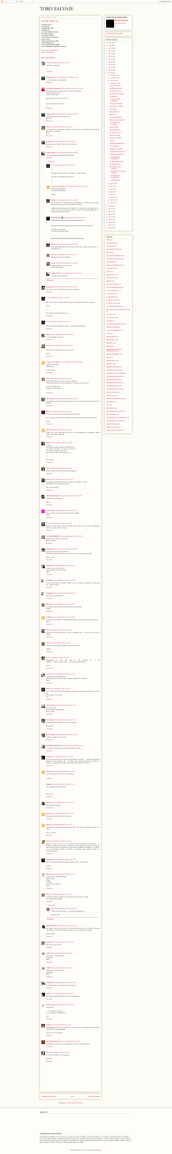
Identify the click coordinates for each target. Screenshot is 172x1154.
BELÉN (108, 252)
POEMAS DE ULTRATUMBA (115, 373)
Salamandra (50, 982)
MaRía (48, 442)
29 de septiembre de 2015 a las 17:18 (67, 925)
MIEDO (108, 357)
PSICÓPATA (110, 402)
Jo (47, 62)
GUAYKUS (109, 314)
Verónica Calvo (50, 1004)
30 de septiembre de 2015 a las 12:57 (61, 953)
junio (111, 189)
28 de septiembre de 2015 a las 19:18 (62, 334)
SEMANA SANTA (111, 414)
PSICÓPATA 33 (114, 112)
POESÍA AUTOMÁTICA (113, 389)
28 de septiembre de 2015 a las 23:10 (63, 565)
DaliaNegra (49, 580)
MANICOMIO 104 (115, 91)
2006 (110, 228)
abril (111, 194)
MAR (47, 688)
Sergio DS (49, 771)
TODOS (112, 141)
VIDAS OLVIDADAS (112, 427)
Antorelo (48, 942)
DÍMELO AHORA (115, 135)
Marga (48, 824)
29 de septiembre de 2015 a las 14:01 (60, 841)
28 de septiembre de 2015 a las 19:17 (58, 321)
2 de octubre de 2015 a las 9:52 (65, 1004)
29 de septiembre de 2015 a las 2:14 (64, 720)
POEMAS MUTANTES (113, 379)
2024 (110, 48)
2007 (110, 225)
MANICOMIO (50, 52)
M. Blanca (49, 617)
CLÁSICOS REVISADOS (113, 265)
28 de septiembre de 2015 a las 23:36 (63, 604)
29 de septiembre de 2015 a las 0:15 (60, 643)
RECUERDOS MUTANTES (114, 411)
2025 (110, 45)
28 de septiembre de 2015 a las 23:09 (66, 549)
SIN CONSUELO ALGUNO (115, 123)
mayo (112, 192)
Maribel (53, 200)
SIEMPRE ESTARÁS (116, 149)
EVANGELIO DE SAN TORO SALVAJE (118, 309)
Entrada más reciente (48, 1096)
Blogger (99, 1150)
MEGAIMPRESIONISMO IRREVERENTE (114, 350)
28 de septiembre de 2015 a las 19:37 (65, 254)
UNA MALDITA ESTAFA (117, 151)
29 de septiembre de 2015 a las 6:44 (73, 745)
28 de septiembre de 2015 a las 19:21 (62, 345)
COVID (108, 271)
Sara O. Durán (50, 510)
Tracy (47, 630)
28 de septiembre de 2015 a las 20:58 (61, 468)
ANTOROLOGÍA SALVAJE (114, 33)
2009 (110, 219)
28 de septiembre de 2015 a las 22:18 (61, 523)
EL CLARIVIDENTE (112, 290)
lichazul (48, 479)
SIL (47, 1052)
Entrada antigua (94, 1096)
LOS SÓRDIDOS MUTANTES (115, 158)
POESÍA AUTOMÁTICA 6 (117, 154)
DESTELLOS (110, 278)
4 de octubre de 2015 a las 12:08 (61, 1025)
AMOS (108, 240)
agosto (112, 183)
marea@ (48, 756)
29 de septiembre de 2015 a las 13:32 (61, 824)
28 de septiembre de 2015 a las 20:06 (66, 263)
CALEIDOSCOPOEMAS (113, 255)
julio (111, 186)
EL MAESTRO (110, 297)
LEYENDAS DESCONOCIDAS (115, 324)
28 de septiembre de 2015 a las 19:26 (72, 362)
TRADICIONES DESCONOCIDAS (116, 417)
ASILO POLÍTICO (115, 85)
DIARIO (108, 281)
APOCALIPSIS (110, 243)
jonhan (48, 993)
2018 (110, 64)
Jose (47, 643)
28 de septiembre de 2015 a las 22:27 (71, 536)
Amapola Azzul (51, 77)
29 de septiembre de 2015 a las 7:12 (71, 273)
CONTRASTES (111, 268)
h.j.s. (47, 523)
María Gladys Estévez (52, 496)
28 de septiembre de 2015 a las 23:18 (64, 580)
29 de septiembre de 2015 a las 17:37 (63, 942)
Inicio (72, 1096)
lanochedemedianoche (53, 1041)
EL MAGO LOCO (111, 300)
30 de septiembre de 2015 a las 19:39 (62, 993)
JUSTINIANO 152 (115, 164)
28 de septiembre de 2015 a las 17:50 (67, 77)
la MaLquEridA (50, 152)
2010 (110, 217)
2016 (110, 70)
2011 (110, 214)
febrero (112, 200)
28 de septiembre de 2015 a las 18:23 (64, 141)
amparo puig (50, 287)
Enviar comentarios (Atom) (75, 1103)
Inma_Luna (49, 674)
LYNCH (108, 333)
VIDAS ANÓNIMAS (112, 424)
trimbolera (49, 141)
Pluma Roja (49, 720)
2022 (110, 53)
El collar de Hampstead (53, 88)
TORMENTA (113, 96)
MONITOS (109, 364)
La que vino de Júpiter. (58, 186)
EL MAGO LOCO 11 (116, 132)
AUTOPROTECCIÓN (112, 249)
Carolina (48, 1025)
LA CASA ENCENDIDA (53, 536)
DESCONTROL (111, 275)
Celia (47, 429)
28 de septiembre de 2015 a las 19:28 (76, 186)
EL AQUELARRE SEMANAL (115, 100)
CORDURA (113, 109)
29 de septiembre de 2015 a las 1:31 (64, 674)
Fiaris (48, 468)
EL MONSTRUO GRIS (117, 161)
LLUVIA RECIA (114, 146)
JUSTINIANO (110, 317)
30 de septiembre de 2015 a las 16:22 (65, 982)
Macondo (49, 604)
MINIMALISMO (111, 360)
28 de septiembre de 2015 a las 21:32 (71, 496)
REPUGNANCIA (115, 130)
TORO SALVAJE (56, 8)
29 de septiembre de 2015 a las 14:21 (65, 874)
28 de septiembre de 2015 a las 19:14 (63, 165)
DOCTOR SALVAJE (112, 284)
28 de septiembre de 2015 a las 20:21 (61, 411)
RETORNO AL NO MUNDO (115, 167)
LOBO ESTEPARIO (112, 327)
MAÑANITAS (110, 343)
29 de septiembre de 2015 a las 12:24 (63, 802)
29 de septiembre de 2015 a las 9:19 (62, 756)
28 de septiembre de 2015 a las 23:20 (64, 593)
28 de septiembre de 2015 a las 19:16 (58, 298)
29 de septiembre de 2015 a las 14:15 (65, 859)
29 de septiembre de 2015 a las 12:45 (62, 813)
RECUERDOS (110, 408)
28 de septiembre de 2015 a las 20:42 (61, 429)
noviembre (113, 78)
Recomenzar (50, 874)
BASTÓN (112, 114)
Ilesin (48, 127)
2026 (110, 43)
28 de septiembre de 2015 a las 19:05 (65, 287)
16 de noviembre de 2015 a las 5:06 (59, 1052)
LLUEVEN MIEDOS (116, 117)
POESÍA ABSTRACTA (113, 386)
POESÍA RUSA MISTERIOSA (115, 398)
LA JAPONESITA (115, 180)
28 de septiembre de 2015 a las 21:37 (66, 510)
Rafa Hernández (51, 925)
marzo (112, 197)
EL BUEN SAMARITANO (113, 287)
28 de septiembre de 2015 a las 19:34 (75, 217)
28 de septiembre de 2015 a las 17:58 (72, 88)
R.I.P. (107, 405)
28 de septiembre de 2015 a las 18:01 (67, 114)
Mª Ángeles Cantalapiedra (54, 745)
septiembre (113, 83)
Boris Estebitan (51, 734)
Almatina (49, 802)
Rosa (52, 254)
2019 (110, 62)
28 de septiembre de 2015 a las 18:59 (67, 152)
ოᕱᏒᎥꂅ (48, 953)
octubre (112, 80)
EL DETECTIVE (111, 294)
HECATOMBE (114, 127)
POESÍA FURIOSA (112, 392)
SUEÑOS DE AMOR (116, 88)
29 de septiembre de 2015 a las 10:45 (64, 771)
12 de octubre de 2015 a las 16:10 (70, 1041)
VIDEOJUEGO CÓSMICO (114, 430)
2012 (110, 211)
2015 (110, 73)
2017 (110, 67)
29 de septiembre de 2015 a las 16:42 (61, 894)
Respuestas (51, 161)
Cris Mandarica (50, 398)
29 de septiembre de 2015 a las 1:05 (58, 657)
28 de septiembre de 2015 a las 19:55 (67, 398)
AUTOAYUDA (110, 246)
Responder (49, 71)
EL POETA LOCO (111, 303)
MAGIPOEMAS (111, 336)
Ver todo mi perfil (120, 23)
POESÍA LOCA (110, 395)
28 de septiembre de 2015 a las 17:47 (59, 62)
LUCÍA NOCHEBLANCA (113, 330)
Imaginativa (49, 859)
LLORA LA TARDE (115, 138)
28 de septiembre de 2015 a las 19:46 (61, 378)
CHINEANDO (110, 262)
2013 (110, 209)
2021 (110, 56)
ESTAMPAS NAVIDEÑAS (114, 306)
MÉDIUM (109, 346)
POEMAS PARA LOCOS (113, 383)
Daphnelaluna (50, 549)
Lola (47, 841)
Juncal (53, 263)
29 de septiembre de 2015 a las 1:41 (60, 688)
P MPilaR (49, 565)
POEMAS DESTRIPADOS (114, 376)
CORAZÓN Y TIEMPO (117, 106)
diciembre (113, 75)
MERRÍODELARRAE (112, 354)
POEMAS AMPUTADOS (113, 370)
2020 (110, 59)
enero (112, 202)
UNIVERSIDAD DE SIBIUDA (115, 421)
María (48, 411)
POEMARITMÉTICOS (113, 367)
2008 (110, 222)
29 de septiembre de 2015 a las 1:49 (65, 705)
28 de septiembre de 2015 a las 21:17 (62, 479)
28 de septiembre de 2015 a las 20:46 (61, 442)
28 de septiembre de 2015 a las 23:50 (61, 630)
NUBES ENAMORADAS (117, 143)
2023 (110, 51)
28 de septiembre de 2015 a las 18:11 (61, 127)
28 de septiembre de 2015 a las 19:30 (67, 200)
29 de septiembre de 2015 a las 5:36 (66, 734)
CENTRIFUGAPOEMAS (113, 259)
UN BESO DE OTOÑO (117, 94)
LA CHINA (109, 321)
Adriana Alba (50, 705)
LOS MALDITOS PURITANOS (115, 176)
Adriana (48, 334)
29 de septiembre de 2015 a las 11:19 (63, 784)
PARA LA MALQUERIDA (117, 120)
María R (48, 813)
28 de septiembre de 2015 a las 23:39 (64, 617)
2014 (110, 206)
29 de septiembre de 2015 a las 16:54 (65, 908)
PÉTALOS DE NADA (116, 103)
